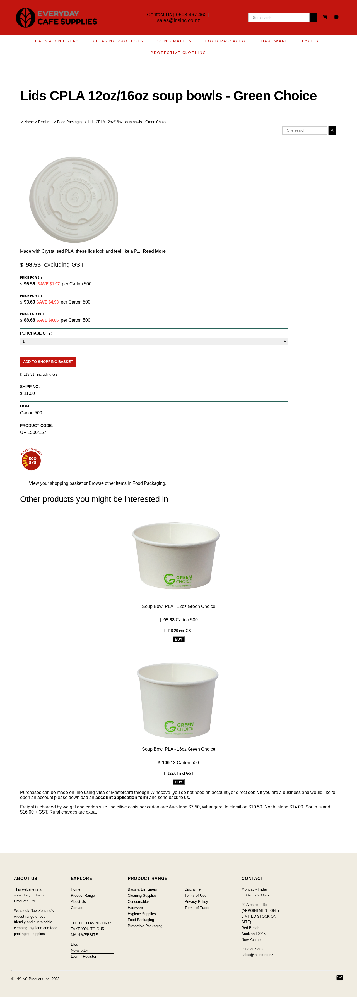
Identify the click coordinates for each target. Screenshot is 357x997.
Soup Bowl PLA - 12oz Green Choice (178, 606)
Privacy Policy (196, 902)
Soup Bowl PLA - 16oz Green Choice (178, 749)
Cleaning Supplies (142, 895)
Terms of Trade (197, 908)
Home (29, 122)
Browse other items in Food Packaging (127, 483)
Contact (77, 908)
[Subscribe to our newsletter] (340, 978)
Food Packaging (226, 41)
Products (45, 122)
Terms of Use (195, 895)
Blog (74, 944)
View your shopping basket (56, 483)
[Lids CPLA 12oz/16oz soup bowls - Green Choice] (76, 244)
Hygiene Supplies (142, 914)
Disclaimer (193, 889)
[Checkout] (337, 17)
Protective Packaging (145, 926)
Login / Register (83, 956)
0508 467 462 (191, 14)
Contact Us (159, 14)
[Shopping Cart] (325, 17)
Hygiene (312, 41)
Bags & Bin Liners (57, 41)
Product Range (83, 895)
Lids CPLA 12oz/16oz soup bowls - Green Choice (127, 122)
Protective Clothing (178, 53)
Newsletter (79, 950)
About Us (78, 902)
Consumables (174, 41)
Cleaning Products (118, 41)
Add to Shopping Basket (48, 362)
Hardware (274, 41)
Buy (178, 639)
